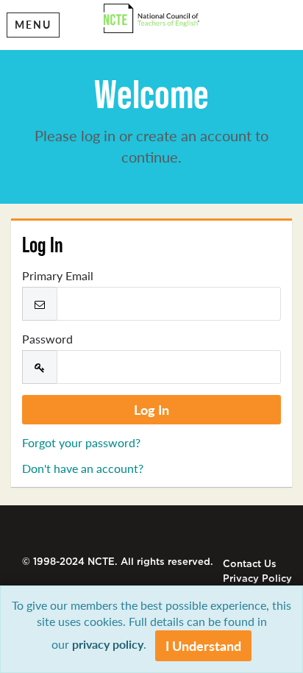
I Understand (203, 645)
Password (47, 339)
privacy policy (107, 643)
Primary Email (57, 275)
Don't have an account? (82, 468)
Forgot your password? (81, 442)
